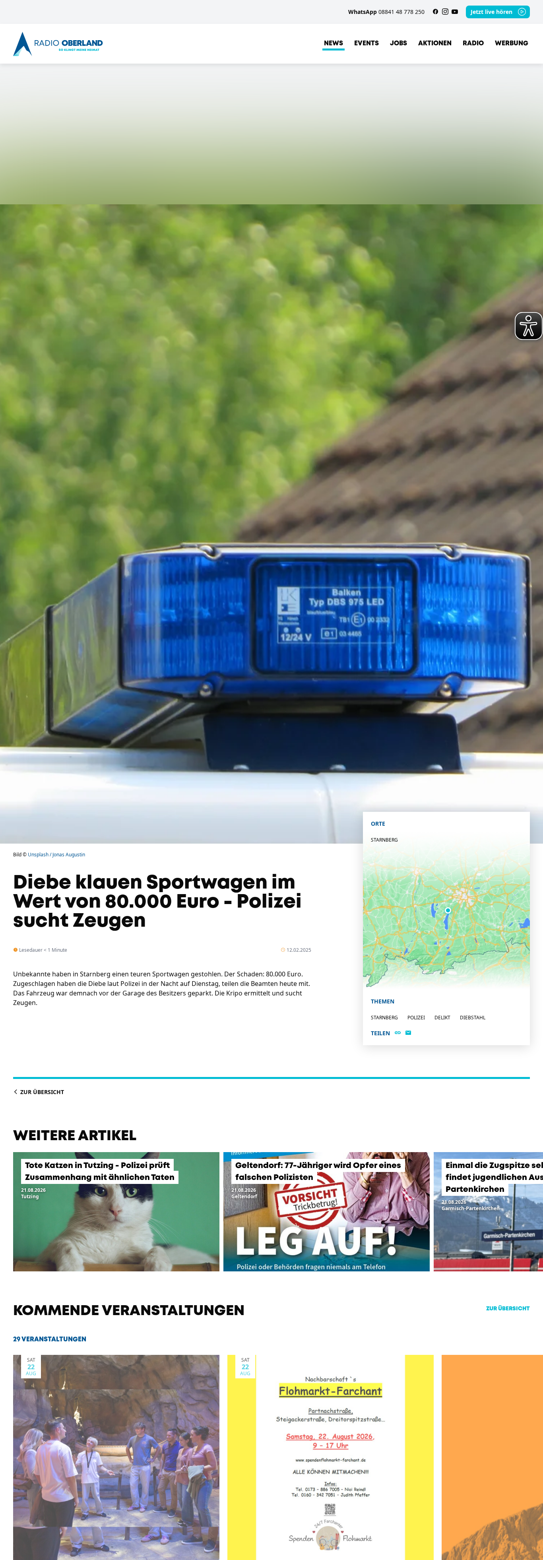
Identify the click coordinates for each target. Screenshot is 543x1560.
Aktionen (435, 44)
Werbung (511, 44)
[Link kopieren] (398, 1033)
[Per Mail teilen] (408, 1033)
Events (366, 44)
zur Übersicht (508, 1308)
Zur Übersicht (41, 1092)
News (333, 44)
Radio (473, 44)
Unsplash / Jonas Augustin (56, 854)
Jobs (398, 44)
